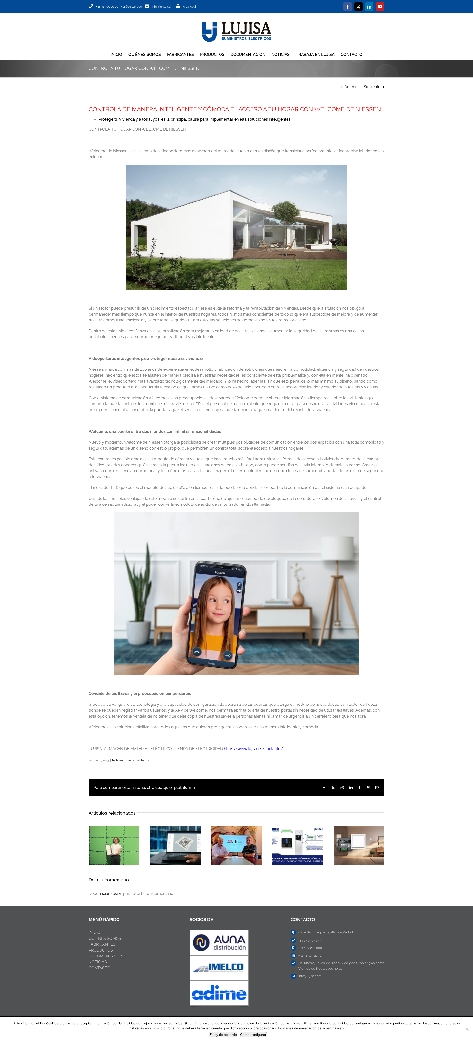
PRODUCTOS (101, 950)
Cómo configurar (253, 1035)
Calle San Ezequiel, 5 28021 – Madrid (325, 932)
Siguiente (372, 86)
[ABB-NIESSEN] (219, 932)
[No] (466, 1029)
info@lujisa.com (162, 6)
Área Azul (189, 6)
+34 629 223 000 (131, 6)
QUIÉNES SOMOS (105, 938)
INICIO (94, 932)
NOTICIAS (98, 962)
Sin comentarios (138, 760)
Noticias (117, 760)
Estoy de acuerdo (223, 1035)
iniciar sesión (111, 893)
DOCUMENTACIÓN (106, 956)
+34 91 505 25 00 (107, 6)
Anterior (351, 86)
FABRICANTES (102, 944)
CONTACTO (99, 968)
